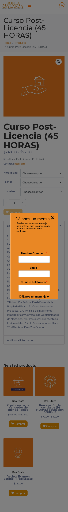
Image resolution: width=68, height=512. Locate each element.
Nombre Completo (34, 253)
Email (34, 267)
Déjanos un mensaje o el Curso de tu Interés (34, 298)
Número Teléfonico (34, 282)
